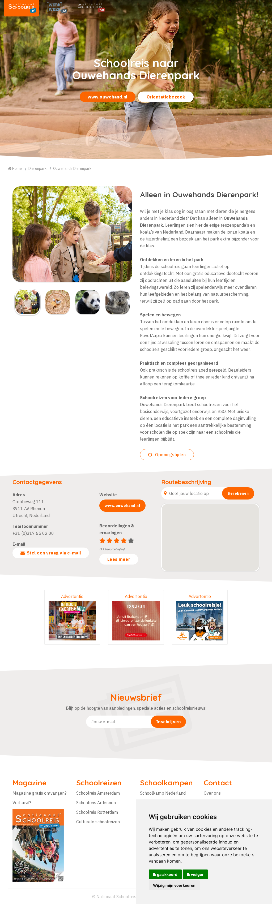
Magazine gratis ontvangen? (39, 793)
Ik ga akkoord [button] (165, 874)
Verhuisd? (21, 802)
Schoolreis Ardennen (96, 802)
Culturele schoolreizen (98, 821)
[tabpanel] (136, 79)
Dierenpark (37, 168)
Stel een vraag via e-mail (54, 553)
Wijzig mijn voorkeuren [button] (174, 885)
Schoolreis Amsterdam (98, 793)
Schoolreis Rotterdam (97, 812)
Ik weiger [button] (195, 874)
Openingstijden (170, 454)
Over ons (212, 793)
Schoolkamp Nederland (163, 793)
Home (16, 168)
